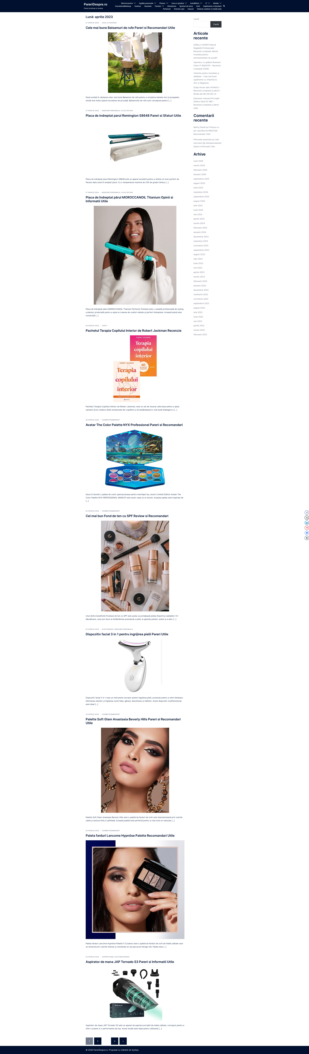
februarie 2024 (200, 227)
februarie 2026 (200, 170)
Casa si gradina (178, 3)
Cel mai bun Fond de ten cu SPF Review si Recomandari (127, 516)
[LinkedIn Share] (307, 523)
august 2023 (199, 254)
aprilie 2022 (198, 325)
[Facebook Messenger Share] (307, 533)
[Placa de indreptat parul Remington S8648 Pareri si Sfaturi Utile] (135, 147)
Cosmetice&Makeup (123, 6)
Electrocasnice (127, 3)
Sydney (135, 1050)
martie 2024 (199, 223)
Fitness (162, 3)
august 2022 (199, 308)
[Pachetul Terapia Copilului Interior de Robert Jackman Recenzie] (135, 368)
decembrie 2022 (201, 290)
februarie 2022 (200, 334)
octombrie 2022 (200, 299)
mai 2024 (197, 214)
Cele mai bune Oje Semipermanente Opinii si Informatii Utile (207, 143)
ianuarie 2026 (199, 174)
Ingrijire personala (146, 3)
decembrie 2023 (201, 236)
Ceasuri (191, 9)
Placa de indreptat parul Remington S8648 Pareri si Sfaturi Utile (133, 115)
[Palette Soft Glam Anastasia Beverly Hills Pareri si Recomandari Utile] (135, 770)
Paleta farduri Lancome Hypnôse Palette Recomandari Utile (130, 835)
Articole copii (179, 9)
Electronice (107, 629)
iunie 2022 (198, 317)
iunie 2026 (198, 161)
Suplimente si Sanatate (212, 6)
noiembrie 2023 (200, 241)
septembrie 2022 (201, 303)
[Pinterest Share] (307, 528)
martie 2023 (199, 276)
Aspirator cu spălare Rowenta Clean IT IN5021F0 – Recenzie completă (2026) (207, 65)
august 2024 (199, 201)
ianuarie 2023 (199, 285)
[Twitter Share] (307, 517)
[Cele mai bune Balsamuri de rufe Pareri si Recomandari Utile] (135, 62)
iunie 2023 (198, 263)
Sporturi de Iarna (186, 6)
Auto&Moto (194, 3)
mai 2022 (197, 321)
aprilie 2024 (198, 219)
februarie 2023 (200, 281)
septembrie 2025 (201, 179)
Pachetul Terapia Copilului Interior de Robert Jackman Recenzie (133, 330)
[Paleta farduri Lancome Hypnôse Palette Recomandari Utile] (135, 889)
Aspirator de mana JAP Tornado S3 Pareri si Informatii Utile (130, 962)
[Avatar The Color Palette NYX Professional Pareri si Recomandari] (135, 459)
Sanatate (147, 6)
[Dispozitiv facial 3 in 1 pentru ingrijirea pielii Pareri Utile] (135, 666)
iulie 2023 (198, 259)
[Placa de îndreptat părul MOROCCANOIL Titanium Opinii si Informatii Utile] (135, 255)
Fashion (158, 6)
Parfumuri (167, 9)
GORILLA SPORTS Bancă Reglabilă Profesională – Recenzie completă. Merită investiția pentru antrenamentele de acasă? (205, 51)
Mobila (216, 3)
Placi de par (127, 110)
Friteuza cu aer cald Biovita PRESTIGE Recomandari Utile (206, 130)
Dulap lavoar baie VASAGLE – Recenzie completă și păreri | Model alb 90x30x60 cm (206, 90)
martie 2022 (199, 330)
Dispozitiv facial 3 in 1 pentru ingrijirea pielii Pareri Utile (127, 634)
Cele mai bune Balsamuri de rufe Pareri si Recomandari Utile (130, 28)
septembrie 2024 (201, 196)
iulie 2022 (198, 312)
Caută (196, 19)
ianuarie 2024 (199, 232)
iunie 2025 (198, 187)
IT (206, 3)
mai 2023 (197, 268)
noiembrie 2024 (200, 192)
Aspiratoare (108, 957)
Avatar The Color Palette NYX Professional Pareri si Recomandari (134, 425)
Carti (198, 6)
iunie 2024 (198, 210)
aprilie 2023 (198, 272)
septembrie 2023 (201, 250)
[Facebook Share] (307, 512)
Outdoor (137, 6)
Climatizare (171, 6)
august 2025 (199, 183)
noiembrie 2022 (200, 294)
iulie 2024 (198, 205)
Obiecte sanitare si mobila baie (209, 9)
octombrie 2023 (200, 245)
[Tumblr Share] (307, 538)
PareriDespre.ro (95, 4)
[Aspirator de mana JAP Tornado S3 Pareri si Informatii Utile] (135, 993)
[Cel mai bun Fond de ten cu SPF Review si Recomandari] (135, 566)
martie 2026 (199, 165)
